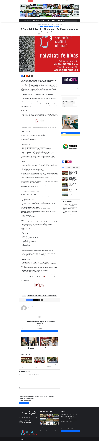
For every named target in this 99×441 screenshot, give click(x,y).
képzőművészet (46, 26)
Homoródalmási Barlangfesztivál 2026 (73, 193)
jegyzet (64, 103)
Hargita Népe (65, 101)
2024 (24, 295)
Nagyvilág (53, 20)
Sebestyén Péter (74, 419)
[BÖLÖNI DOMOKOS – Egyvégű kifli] (52, 360)
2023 (68, 414)
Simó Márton (64, 106)
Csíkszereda (71, 99)
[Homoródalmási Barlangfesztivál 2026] (65, 194)
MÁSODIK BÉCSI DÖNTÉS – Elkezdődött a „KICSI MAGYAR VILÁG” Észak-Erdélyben (26, 365)
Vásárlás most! (77, 439)
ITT (44, 276)
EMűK (45, 295)
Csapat (67, 439)
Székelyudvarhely (70, 106)
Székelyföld (56, 26)
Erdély (43, 24)
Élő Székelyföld (31, 306)
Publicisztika (59, 20)
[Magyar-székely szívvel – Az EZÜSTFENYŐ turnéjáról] (43, 423)
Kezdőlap (39, 24)
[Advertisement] (71, 229)
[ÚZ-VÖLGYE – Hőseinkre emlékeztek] (56, 423)
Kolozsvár (67, 103)
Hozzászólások (75, 167)
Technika (72, 439)
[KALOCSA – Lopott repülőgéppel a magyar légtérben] (65, 189)
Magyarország (73, 103)
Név (20, 387)
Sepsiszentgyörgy (52, 295)
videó (75, 106)
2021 (62, 414)
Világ (69, 439)
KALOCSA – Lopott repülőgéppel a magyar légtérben (73, 189)
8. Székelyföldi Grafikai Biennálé (34, 295)
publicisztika (68, 419)
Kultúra (47, 20)
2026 (63, 99)
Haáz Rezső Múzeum (71, 101)
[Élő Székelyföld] (49, 10)
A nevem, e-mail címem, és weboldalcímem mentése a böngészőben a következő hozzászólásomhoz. (37, 396)
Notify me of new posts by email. (25, 400)
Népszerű (68, 167)
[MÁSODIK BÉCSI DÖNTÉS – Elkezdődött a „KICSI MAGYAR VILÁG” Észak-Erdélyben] (26, 360)
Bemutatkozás (63, 439)
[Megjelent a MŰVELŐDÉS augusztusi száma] (49, 423)
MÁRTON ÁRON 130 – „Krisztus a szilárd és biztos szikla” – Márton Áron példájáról (39, 365)
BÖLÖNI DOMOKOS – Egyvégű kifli (52, 365)
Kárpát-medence (36, 20)
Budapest (67, 99)
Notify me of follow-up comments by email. (27, 398)
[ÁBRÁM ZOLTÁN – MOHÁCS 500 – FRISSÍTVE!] (49, 419)
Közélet (42, 20)
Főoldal (24, 20)
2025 (73, 414)
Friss (63, 167)
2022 (65, 414)
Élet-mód (29, 20)
